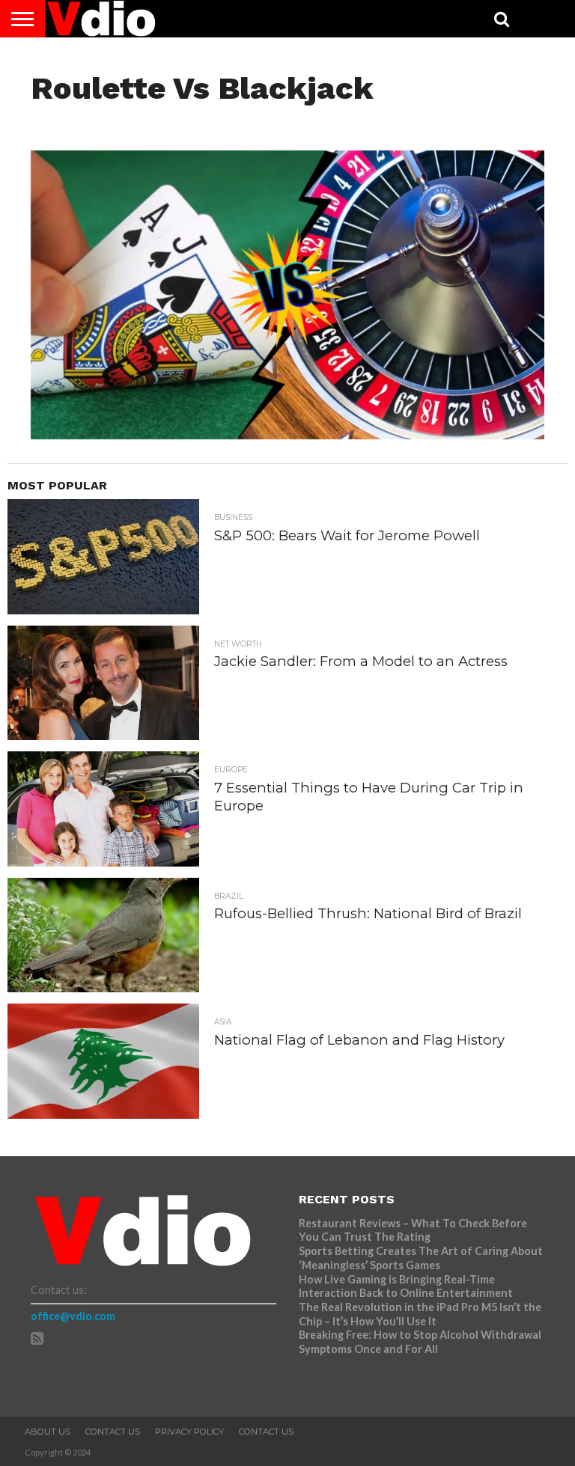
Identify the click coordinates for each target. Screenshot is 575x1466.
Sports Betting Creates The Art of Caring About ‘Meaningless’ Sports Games (421, 1257)
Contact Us (112, 1431)
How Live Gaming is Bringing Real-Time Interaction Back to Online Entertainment (407, 1286)
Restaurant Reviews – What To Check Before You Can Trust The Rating (413, 1230)
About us (47, 1431)
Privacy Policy (189, 1431)
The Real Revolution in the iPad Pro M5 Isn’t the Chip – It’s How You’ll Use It (420, 1314)
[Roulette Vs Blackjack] (288, 434)
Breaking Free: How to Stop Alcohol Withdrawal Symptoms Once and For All (420, 1341)
